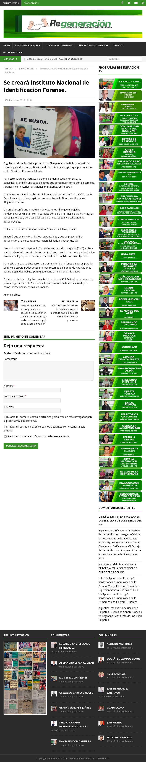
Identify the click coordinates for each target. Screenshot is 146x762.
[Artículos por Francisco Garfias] (101, 739)
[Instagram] (143, 3)
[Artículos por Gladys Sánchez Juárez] (54, 709)
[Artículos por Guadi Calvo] (101, 709)
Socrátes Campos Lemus (123, 658)
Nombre (8, 385)
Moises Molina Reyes (73, 677)
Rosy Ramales (116, 673)
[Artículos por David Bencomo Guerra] (54, 743)
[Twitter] (129, 3)
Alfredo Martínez (119, 643)
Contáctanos (31, 3)
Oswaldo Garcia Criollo (76, 692)
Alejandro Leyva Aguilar (76, 662)
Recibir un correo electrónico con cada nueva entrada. (39, 436)
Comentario (10, 359)
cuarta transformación (93, 45)
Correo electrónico (14, 396)
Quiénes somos (11, 3)
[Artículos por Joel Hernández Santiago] (101, 690)
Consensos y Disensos (58, 45)
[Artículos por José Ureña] (101, 724)
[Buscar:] (124, 58)
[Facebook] (122, 3)
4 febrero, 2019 (17, 100)
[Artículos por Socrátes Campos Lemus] (101, 660)
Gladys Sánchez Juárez (75, 707)
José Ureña (114, 722)
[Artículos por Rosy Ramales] (101, 675)
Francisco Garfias (119, 737)
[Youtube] (136, 3)
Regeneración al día (27, 45)
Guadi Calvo (115, 707)
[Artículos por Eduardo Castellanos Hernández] (54, 645)
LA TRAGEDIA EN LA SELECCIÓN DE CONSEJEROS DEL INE (120, 520)
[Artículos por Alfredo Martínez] (101, 645)
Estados (118, 45)
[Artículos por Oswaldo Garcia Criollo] (54, 694)
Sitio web (9, 406)
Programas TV (11, 52)
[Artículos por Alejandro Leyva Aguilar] (54, 664)
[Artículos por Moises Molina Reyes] (54, 679)
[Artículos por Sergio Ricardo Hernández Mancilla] (54, 724)
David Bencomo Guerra (75, 741)
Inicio (6, 45)
